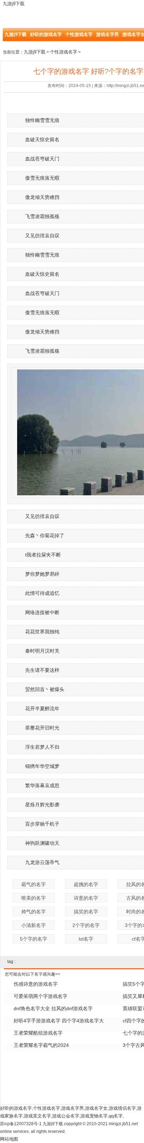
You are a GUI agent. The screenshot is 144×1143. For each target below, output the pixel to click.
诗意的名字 (86, 898)
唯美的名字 (33, 898)
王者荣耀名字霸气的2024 (41, 1045)
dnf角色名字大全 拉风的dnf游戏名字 (53, 1008)
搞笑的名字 (86, 911)
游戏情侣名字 (122, 1108)
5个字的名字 (33, 939)
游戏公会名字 (65, 1116)
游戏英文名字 (37, 1116)
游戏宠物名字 (94, 1116)
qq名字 (116, 1116)
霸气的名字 (33, 884)
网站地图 (9, 1139)
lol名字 (86, 939)
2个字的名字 (86, 925)
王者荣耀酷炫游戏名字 (38, 1033)
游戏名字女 (96, 1108)
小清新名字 (33, 925)
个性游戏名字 (79, 34)
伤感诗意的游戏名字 (36, 984)
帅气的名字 (33, 911)
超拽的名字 (86, 884)
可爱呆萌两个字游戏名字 (40, 996)
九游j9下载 (13, 3)
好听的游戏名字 (46, 34)
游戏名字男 (107, 34)
